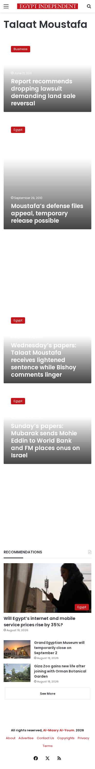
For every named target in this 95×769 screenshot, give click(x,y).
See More (47, 693)
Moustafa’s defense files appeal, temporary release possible (47, 213)
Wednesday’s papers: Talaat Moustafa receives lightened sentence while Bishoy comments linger (43, 360)
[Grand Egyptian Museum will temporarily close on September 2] (17, 649)
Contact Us (45, 738)
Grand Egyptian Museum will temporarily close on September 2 (59, 647)
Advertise (26, 738)
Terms (48, 746)
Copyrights (66, 738)
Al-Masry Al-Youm (58, 730)
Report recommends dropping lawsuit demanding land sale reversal (43, 92)
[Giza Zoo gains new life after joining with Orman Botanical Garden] (17, 673)
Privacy (83, 738)
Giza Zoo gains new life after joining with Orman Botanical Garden (60, 671)
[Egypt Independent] (47, 6)
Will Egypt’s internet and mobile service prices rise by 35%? (39, 621)
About (10, 738)
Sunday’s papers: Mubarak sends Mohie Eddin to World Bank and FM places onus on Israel (45, 440)
